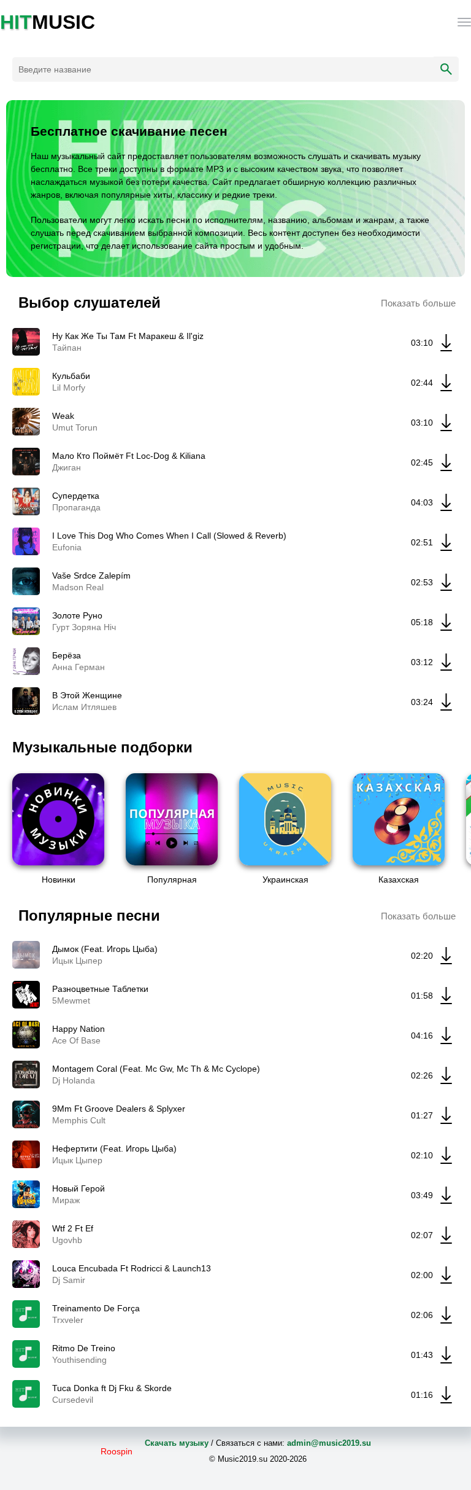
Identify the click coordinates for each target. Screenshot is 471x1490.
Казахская (398, 879)
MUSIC (47, 22)
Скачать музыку (177, 1443)
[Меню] (464, 22)
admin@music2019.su (329, 1443)
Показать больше (418, 303)
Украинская (285, 879)
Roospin (116, 1451)
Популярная (172, 879)
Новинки (58, 879)
